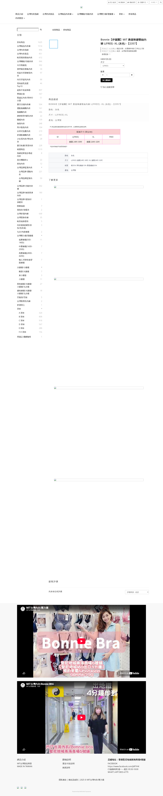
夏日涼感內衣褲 (23, 104)
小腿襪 (22, 279)
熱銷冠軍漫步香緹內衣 (24, 154)
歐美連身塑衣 (23, 221)
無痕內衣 (21, 123)
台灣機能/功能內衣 (85, 14)
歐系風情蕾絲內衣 (24, 57)
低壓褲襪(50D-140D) (25, 241)
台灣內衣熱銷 (33, 14)
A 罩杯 (21, 313)
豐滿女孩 (21, 94)
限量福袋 (21, 206)
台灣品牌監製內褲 (25, 179)
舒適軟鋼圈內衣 (23, 135)
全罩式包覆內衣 (23, 131)
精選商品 (21, 149)
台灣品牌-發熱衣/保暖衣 (24, 200)
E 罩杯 (21, 328)
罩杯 (121, 14)
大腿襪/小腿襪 (23, 267)
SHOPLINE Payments (85, 791)
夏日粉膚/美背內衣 (25, 145)
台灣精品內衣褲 (65, 14)
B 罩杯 (21, 316)
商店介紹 (19, 14)
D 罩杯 (22, 324)
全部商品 (56, 29)
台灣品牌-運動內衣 (26, 173)
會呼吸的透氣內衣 (24, 69)
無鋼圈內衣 (22, 112)
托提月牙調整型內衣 (24, 74)
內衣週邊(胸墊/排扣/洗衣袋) (24, 226)
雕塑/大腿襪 (24, 271)
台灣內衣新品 (48, 14)
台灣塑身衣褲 (23, 217)
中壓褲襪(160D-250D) (25, 248)
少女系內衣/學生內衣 (25, 140)
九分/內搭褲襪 (23, 231)
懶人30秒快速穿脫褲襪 (25, 261)
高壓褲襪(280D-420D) (25, 254)
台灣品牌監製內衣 (24, 167)
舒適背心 (21, 305)
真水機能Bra (22, 160)
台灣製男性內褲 (23, 301)
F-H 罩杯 (22, 332)
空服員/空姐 (22, 297)
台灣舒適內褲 (23, 213)
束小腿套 (22, 275)
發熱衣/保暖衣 (23, 209)
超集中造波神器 (23, 90)
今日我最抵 (22, 65)
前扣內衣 (21, 163)
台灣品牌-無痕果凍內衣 (25, 194)
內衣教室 (19, 18)
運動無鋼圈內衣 (23, 108)
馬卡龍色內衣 (23, 127)
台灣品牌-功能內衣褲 (25, 187)
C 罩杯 (21, 320)
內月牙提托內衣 (23, 79)
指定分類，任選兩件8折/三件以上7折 (123, 48)
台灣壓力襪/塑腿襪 (105, 14)
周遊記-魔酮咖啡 (24, 336)
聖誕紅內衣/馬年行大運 (25, 99)
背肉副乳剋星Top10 (23, 85)
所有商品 (132, 14)
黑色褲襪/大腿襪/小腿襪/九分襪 (24, 285)
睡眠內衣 (21, 119)
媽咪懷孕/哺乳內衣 (25, 116)
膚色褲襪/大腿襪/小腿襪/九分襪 (24, 292)
